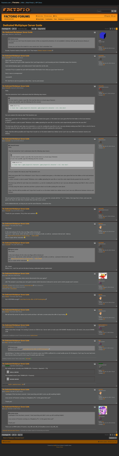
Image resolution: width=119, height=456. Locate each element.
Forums (15, 2)
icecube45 (101, 55)
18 (102, 61)
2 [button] (114, 29)
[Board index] (17, 10)
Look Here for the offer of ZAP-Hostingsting (32, 299)
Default (100, 294)
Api (32, 285)
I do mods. (5, 285)
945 (103, 286)
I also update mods (7, 287)
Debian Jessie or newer (45, 50)
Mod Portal (30, 2)
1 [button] (112, 29)
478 (103, 331)
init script (28, 358)
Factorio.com (6, 2)
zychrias (101, 389)
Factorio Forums (17, 16)
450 (103, 346)
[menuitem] (48, 16)
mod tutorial (14, 288)
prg (99, 415)
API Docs (38, 2)
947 (103, 421)
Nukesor (101, 223)
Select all (17, 105)
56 (102, 92)
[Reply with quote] (95, 32)
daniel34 (101, 363)
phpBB (54, 445)
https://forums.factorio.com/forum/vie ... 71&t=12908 (23, 235)
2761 (103, 370)
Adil (100, 279)
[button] (110, 29)
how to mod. (28, 285)
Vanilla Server (34, 335)
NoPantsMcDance (103, 325)
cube (100, 40)
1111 (103, 46)
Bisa (100, 340)
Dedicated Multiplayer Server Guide (22, 25)
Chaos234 (101, 85)
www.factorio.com (9, 19)
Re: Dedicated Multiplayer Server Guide (17, 32)
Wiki (22, 2)
